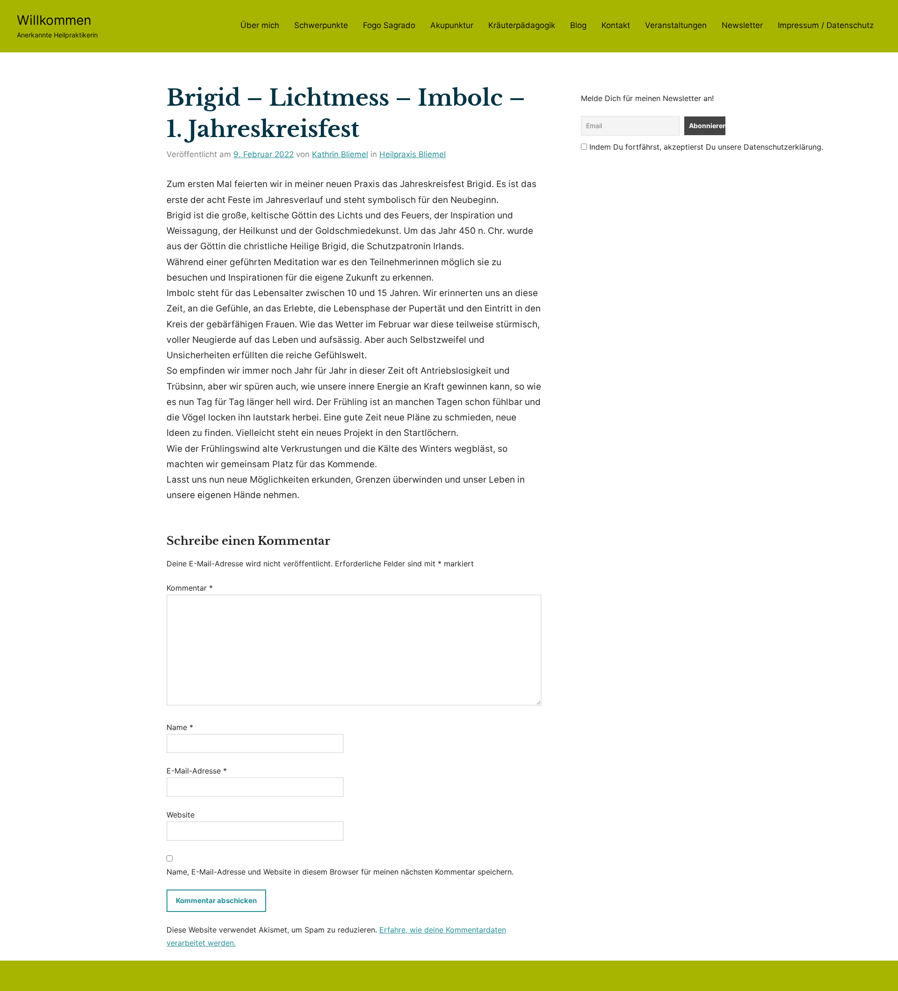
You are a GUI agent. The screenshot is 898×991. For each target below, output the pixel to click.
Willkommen (54, 20)
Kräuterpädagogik (521, 25)
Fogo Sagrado (389, 25)
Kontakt (615, 25)
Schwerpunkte (321, 25)
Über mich (259, 25)
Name (180, 727)
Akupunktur (451, 25)
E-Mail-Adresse (197, 770)
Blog (578, 25)
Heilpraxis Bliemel (412, 154)
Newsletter (742, 25)
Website (181, 814)
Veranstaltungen (676, 25)
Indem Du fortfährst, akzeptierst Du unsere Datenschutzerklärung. (705, 147)
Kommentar (190, 588)
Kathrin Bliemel (340, 154)
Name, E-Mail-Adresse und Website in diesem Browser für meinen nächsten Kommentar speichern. (340, 871)
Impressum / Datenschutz (826, 25)
